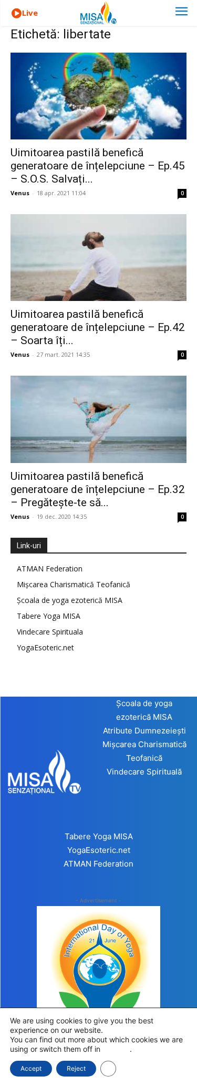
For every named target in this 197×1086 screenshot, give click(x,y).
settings (116, 1048)
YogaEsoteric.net (45, 647)
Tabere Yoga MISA (48, 616)
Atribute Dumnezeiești (144, 731)
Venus (20, 193)
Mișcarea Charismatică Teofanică (73, 584)
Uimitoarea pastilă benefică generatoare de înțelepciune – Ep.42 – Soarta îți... (98, 327)
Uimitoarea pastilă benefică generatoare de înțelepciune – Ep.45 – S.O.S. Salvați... (98, 165)
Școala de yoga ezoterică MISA (69, 600)
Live (30, 12)
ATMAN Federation (49, 569)
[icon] (16, 13)
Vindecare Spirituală (144, 772)
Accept (31, 1068)
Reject (76, 1068)
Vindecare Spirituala (50, 632)
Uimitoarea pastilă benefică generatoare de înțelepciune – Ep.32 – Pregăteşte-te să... (98, 489)
